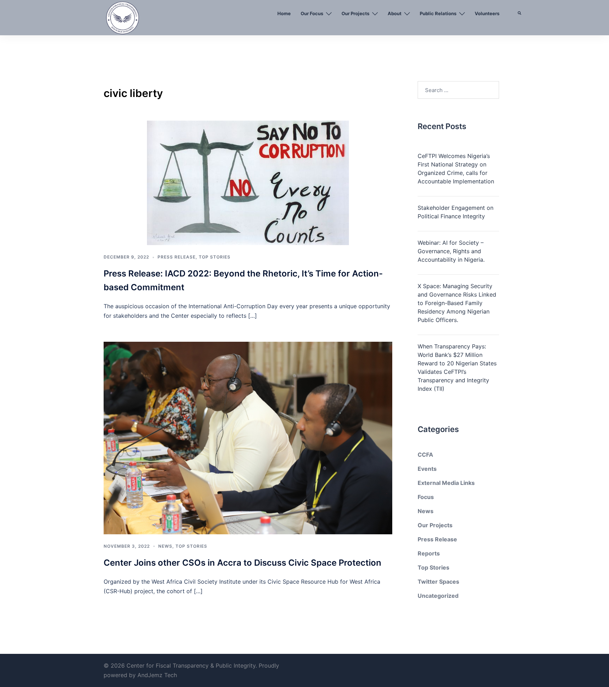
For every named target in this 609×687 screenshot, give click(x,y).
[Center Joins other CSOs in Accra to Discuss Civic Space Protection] (248, 437)
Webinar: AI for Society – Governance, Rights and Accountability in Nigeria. (451, 251)
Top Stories (214, 257)
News (165, 546)
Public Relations (438, 13)
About (394, 13)
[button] (520, 30)
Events (427, 468)
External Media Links (446, 482)
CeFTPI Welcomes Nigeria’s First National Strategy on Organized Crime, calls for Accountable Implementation (456, 168)
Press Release (177, 257)
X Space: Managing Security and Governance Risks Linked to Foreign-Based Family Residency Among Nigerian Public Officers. (457, 302)
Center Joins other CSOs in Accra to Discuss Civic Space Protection (242, 563)
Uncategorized (438, 595)
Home (284, 13)
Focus (426, 496)
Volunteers (487, 13)
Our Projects (355, 13)
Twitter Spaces (438, 581)
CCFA (425, 454)
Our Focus (312, 13)
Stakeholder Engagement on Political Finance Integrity (455, 212)
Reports (429, 553)
